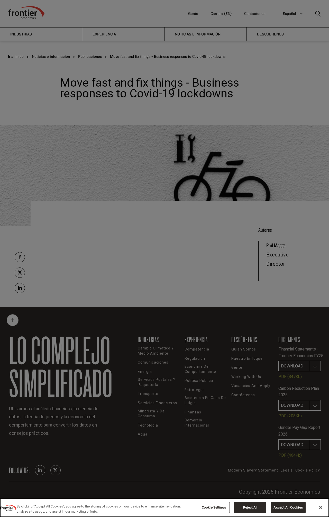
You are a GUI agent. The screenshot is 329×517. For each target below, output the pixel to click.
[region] (164, 508)
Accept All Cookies (288, 507)
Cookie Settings (214, 507)
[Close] (320, 507)
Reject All (250, 507)
